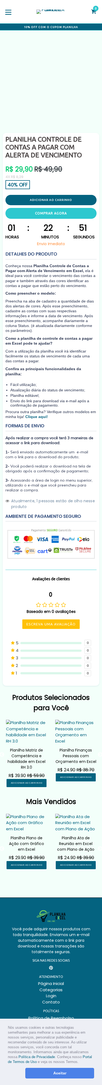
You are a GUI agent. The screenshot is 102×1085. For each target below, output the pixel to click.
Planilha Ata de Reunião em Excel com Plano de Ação (75, 843)
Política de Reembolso (51, 1018)
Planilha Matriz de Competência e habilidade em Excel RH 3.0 (26, 758)
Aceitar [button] (59, 1073)
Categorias (51, 990)
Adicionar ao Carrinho (26, 783)
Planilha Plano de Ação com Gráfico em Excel (26, 843)
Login (51, 996)
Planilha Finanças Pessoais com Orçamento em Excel (75, 755)
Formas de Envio (24, 426)
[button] (80, 1062)
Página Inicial (51, 983)
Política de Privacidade (36, 1057)
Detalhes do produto (31, 254)
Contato (51, 1002)
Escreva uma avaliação (51, 624)
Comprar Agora (51, 213)
